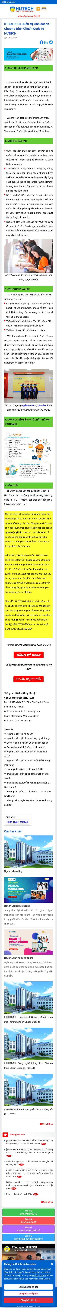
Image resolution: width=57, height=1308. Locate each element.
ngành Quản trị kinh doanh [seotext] (35, 405)
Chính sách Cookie (41, 1279)
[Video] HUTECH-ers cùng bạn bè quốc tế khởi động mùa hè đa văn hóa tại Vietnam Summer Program (29, 1151)
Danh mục (9, 2)
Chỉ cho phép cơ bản (28, 1287)
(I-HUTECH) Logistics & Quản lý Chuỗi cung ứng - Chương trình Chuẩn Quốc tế (28, 1019)
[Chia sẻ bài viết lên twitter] (51, 42)
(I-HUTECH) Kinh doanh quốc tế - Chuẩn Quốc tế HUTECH (28, 1112)
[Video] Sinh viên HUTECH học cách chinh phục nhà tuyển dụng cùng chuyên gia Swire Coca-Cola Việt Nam (29, 1185)
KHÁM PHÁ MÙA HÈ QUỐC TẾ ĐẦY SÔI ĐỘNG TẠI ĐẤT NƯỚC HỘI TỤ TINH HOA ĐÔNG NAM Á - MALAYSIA (29, 1173)
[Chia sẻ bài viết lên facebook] (41, 42)
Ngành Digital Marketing (17, 905)
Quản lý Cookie (39, 1275)
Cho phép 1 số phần (28, 1293)
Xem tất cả (47, 1124)
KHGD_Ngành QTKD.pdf (17, 822)
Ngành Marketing (13, 871)
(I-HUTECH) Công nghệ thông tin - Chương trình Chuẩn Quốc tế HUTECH (28, 1065)
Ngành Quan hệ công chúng (18, 957)
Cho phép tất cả (28, 1300)
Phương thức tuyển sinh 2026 (19, 1194)
